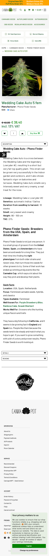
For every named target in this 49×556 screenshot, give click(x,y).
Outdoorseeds (41, 19)
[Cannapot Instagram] (5, 538)
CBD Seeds (8, 24)
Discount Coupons (10, 467)
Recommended (9, 464)
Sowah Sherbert (26, 306)
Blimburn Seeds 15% (35, 4)
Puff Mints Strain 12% (14, 4)
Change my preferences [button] (29, 550)
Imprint (6, 445)
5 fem (12, 110)
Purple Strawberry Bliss (31, 302)
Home (4, 48)
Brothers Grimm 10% (35, 1)
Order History (8, 496)
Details (6, 353)
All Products (8, 441)
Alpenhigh (7, 525)
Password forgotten (11, 500)
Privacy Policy (8, 474)
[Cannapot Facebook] (9, 538)
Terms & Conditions (10, 477)
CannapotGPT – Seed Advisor (14, 481)
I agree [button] (29, 546)
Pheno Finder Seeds (36, 48)
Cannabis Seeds (8, 19)
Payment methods (10, 438)
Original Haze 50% (15, 1)
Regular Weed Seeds (23, 24)
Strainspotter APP (10, 470)
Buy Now (34, 133)
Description (7, 144)
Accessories (39, 24)
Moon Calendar (9, 448)
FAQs (5, 506)
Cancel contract (9, 510)
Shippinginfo (8, 434)
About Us (7, 431)
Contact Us (7, 503)
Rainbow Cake (10, 306)
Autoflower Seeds (25, 19)
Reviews (6, 358)
